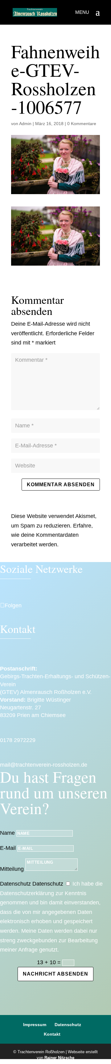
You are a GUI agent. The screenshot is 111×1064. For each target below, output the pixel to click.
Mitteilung (12, 869)
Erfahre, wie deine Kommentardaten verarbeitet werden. (52, 535)
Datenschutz (15, 884)
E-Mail (8, 848)
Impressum (34, 1024)
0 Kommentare (81, 123)
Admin (25, 123)
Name (7, 833)
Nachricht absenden (55, 973)
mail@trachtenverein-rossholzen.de (43, 765)
